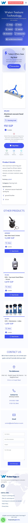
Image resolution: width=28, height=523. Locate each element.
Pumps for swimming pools (8, 495)
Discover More (15, 66)
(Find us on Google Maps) (14, 380)
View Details (15, 251)
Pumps (10, 25)
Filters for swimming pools (8, 498)
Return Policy (5, 503)
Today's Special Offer (16, 3)
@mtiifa (17, 520)
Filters (19, 25)
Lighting (20, 29)
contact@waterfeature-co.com (14, 423)
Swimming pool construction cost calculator (12, 501)
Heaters (10, 29)
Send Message (14, 463)
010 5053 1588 (14, 400)
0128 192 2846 (14, 403)
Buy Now (15, 145)
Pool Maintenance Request (15, 39)
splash (10, 179)
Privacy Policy (5, 506)
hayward (7, 233)
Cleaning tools (20, 34)
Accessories (9, 34)
